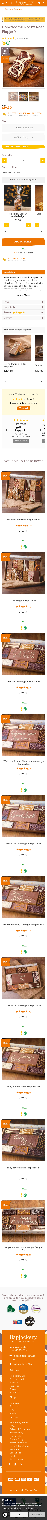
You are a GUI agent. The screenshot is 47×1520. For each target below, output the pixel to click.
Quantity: (7, 155)
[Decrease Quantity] (4, 160)
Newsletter (15, 1450)
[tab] (23, 272)
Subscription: (9, 167)
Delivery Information (20, 1429)
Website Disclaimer (19, 1443)
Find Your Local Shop (22, 1365)
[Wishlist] (39, 3)
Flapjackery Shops (19, 1423)
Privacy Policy (16, 1440)
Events (13, 1456)
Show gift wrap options (17, 147)
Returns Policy (16, 1433)
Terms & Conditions (19, 1446)
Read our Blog (15, 1464)
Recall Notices (16, 1460)
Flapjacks (14, 1403)
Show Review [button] (21, 441)
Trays (12, 1410)
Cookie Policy (16, 1436)
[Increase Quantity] (42, 160)
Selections (14, 1406)
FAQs (12, 1426)
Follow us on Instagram (21, 1464)
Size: (4, 121)
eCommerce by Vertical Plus (23, 1490)
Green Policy (16, 1453)
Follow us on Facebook (9, 1464)
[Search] (7, 3)
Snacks (13, 1413)
